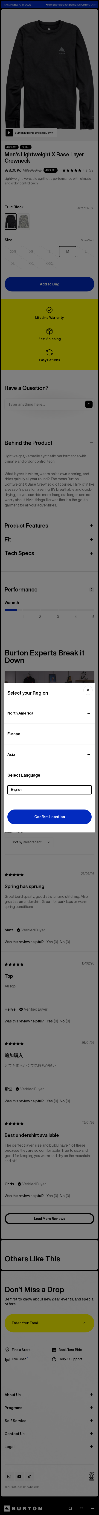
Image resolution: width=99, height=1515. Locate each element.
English (16, 789)
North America (20, 713)
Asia (11, 754)
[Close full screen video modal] (88, 690)
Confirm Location (49, 817)
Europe (13, 734)
